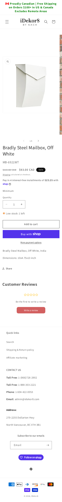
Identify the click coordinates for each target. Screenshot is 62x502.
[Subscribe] (48, 445)
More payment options (31, 242)
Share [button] (9, 268)
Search (10, 341)
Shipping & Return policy (20, 349)
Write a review (31, 310)
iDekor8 (34, 496)
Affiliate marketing (16, 357)
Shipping (6, 174)
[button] (7, 22)
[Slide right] (38, 140)
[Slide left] (23, 140)
